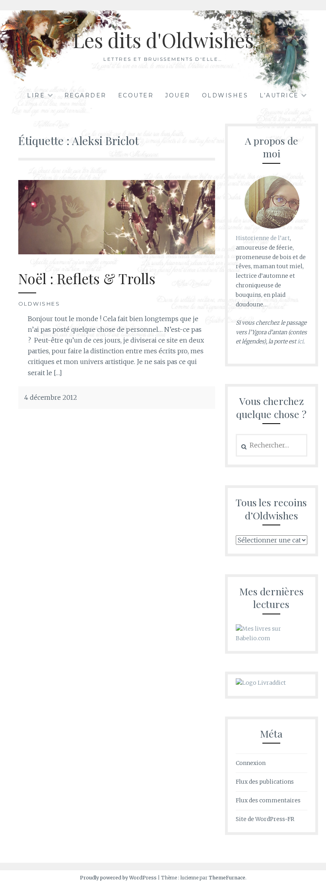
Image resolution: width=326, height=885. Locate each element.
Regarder (85, 95)
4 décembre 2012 (50, 397)
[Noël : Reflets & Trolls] (116, 252)
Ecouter (136, 95)
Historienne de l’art (263, 238)
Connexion (251, 763)
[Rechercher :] (271, 445)
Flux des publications (265, 781)
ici (300, 341)
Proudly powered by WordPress (118, 878)
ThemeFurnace (227, 878)
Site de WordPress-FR (265, 819)
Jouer (177, 95)
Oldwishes (225, 95)
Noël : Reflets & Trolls (86, 278)
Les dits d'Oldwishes (163, 40)
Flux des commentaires (268, 800)
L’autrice (279, 95)
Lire (36, 95)
